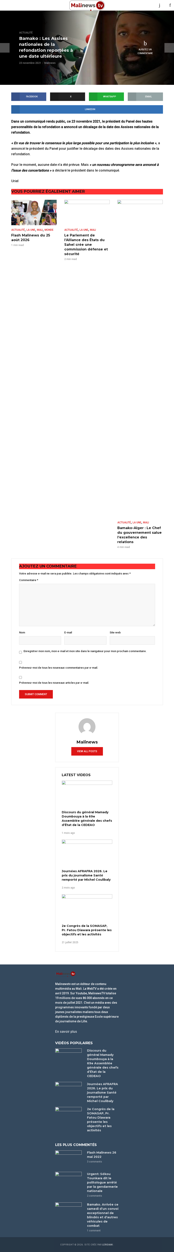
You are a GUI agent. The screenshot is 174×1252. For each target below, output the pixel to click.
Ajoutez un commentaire (145, 51)
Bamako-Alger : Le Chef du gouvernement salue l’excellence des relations (139, 535)
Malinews (50, 62)
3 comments (94, 1161)
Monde (49, 229)
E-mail (68, 632)
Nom (22, 632)
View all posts (87, 751)
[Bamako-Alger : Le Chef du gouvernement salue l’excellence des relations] (140, 359)
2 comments (94, 1195)
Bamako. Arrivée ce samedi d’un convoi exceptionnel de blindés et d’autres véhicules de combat (102, 1215)
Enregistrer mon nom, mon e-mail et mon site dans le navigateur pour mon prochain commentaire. (85, 651)
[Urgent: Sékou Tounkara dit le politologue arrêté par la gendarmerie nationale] (69, 1180)
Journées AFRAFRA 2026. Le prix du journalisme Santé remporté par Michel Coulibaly (86, 875)
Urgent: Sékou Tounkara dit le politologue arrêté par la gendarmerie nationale (102, 1182)
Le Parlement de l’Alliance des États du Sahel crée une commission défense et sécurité (86, 244)
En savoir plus (66, 1032)
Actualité (26, 32)
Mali (40, 229)
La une (31, 229)
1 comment (94, 1230)
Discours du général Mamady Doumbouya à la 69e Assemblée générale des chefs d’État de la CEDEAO (87, 818)
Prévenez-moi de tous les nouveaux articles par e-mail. (54, 682)
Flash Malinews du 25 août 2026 (30, 237)
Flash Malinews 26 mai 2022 (101, 1155)
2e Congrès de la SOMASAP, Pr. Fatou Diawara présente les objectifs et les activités (87, 930)
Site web (115, 632)
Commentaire (28, 580)
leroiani (107, 1245)
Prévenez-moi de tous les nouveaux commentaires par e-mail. (58, 667)
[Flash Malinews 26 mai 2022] (69, 1159)
